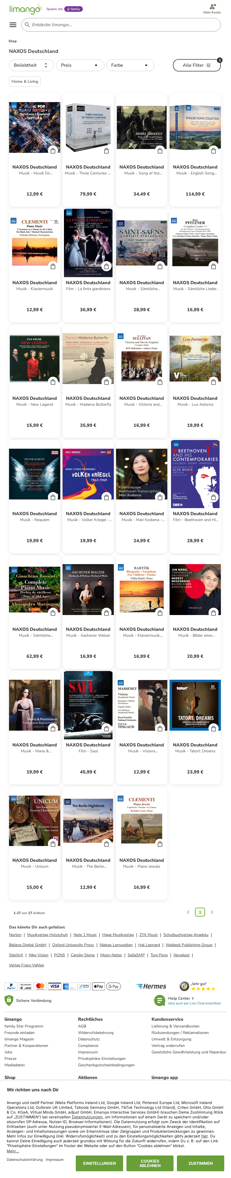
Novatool (182, 955)
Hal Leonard (149, 945)
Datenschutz (89, 1039)
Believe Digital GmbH (27, 945)
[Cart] (53, 150)
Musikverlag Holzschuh (47, 934)
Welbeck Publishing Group (189, 945)
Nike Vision (38, 955)
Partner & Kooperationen (26, 1045)
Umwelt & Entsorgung (171, 1039)
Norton (15, 934)
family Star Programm (24, 1026)
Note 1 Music (85, 934)
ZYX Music (148, 934)
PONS (59, 955)
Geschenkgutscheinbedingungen (106, 1065)
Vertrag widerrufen (168, 1045)
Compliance (88, 1045)
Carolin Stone (83, 955)
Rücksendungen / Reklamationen (180, 1032)
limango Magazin (19, 1039)
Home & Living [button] (25, 81)
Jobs (8, 1052)
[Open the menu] (13, 25)
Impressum (88, 1052)
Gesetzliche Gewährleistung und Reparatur (189, 1052)
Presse (10, 1058)
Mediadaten (15, 1065)
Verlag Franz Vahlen (26, 965)
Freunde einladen (20, 1032)
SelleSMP (136, 955)
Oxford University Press (73, 945)
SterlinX (16, 955)
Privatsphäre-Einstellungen (102, 1058)
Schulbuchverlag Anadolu (185, 934)
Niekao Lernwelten (116, 945)
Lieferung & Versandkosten (175, 1026)
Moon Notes (111, 955)
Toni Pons (159, 955)
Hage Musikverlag (118, 934)
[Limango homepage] (26, 9)
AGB (82, 1026)
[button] (31, 65)
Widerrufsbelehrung (96, 1032)
